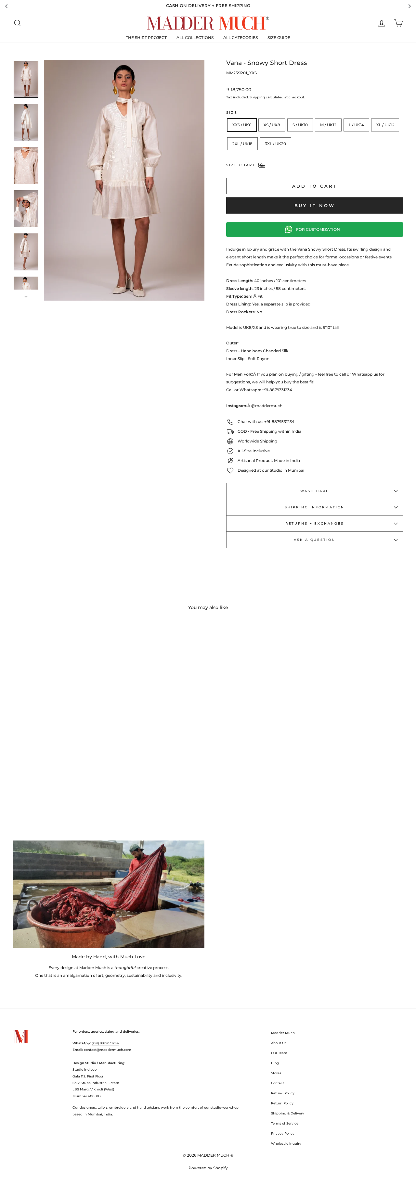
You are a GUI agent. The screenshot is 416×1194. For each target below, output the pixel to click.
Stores (276, 1073)
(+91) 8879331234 (105, 1043)
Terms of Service (284, 1123)
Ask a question (314, 539)
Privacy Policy (282, 1133)
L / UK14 (356, 124)
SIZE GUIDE (278, 37)
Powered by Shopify (208, 1167)
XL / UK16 (385, 124)
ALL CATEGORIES (240, 37)
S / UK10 (300, 124)
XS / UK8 (272, 124)
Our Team (279, 1053)
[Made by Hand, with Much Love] (108, 894)
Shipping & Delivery (287, 1113)
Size (232, 112)
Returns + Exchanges (314, 523)
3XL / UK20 (275, 143)
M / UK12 (328, 124)
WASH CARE (314, 491)
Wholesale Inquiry (286, 1143)
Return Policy (282, 1103)
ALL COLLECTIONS (195, 37)
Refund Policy (282, 1093)
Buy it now (314, 205)
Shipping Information (315, 507)
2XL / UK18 (242, 143)
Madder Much (283, 1033)
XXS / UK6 (241, 124)
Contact (277, 1083)
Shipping (257, 97)
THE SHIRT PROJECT (146, 37)
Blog (275, 1063)
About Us (278, 1043)
